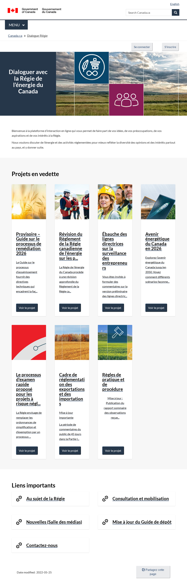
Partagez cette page (155, 572)
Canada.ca (15, 35)
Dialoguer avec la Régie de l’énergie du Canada (28, 82)
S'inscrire (170, 47)
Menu (14, 26)
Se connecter (142, 47)
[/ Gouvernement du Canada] (34, 10)
